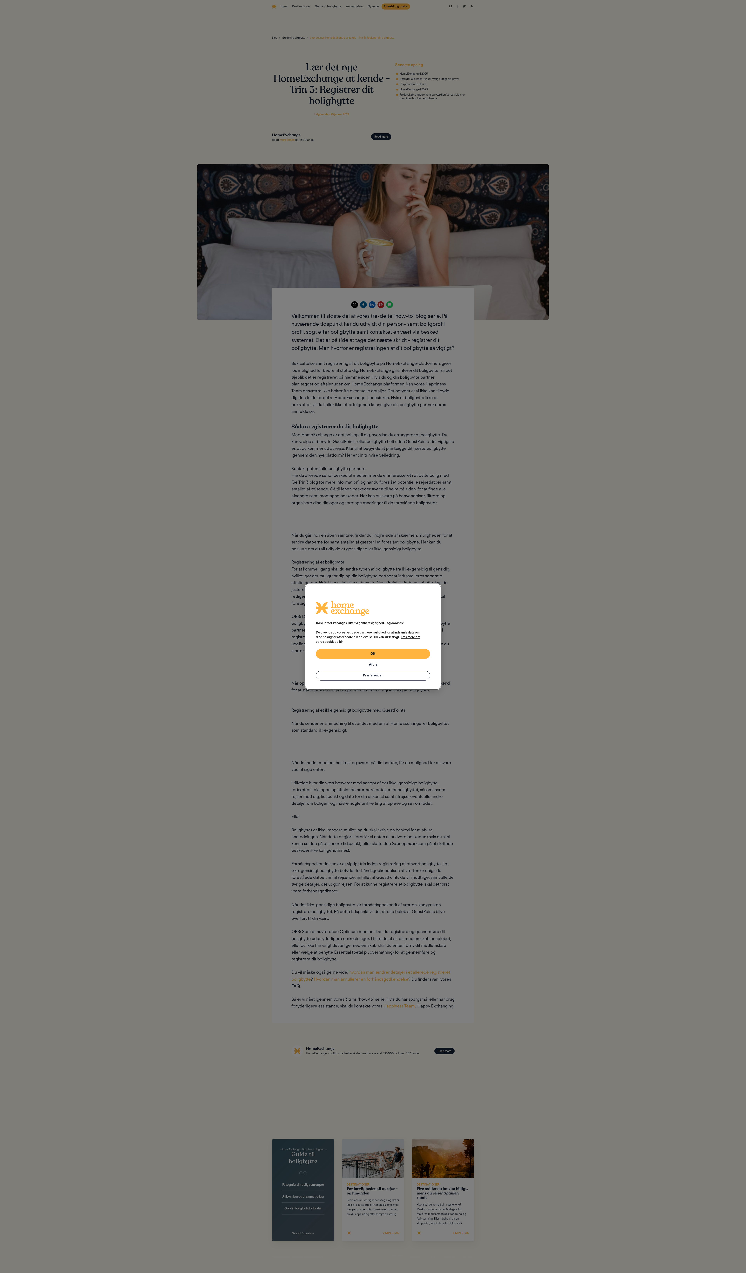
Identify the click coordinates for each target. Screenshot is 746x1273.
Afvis (373, 664)
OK (373, 653)
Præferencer (373, 675)
